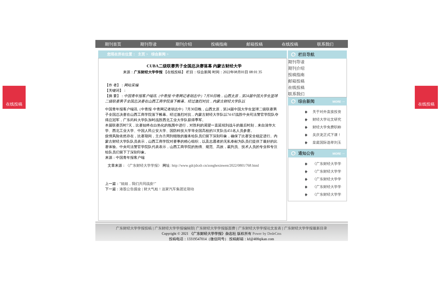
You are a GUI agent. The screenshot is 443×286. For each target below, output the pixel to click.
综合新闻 (158, 54)
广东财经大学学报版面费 (215, 228)
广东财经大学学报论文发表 (259, 228)
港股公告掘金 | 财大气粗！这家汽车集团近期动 (156, 189)
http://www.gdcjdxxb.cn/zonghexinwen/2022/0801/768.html (215, 165)
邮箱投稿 (296, 81)
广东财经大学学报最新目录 (305, 228)
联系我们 (296, 94)
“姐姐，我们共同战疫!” (137, 184)
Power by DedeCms (267, 234)
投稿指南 (296, 74)
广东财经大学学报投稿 (134, 228)
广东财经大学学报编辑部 (174, 228)
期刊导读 (296, 62)
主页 (141, 54)
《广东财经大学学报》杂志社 (212, 234)
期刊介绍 (296, 68)
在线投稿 (296, 87)
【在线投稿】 (174, 72)
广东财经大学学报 (148, 72)
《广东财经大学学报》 (144, 165)
